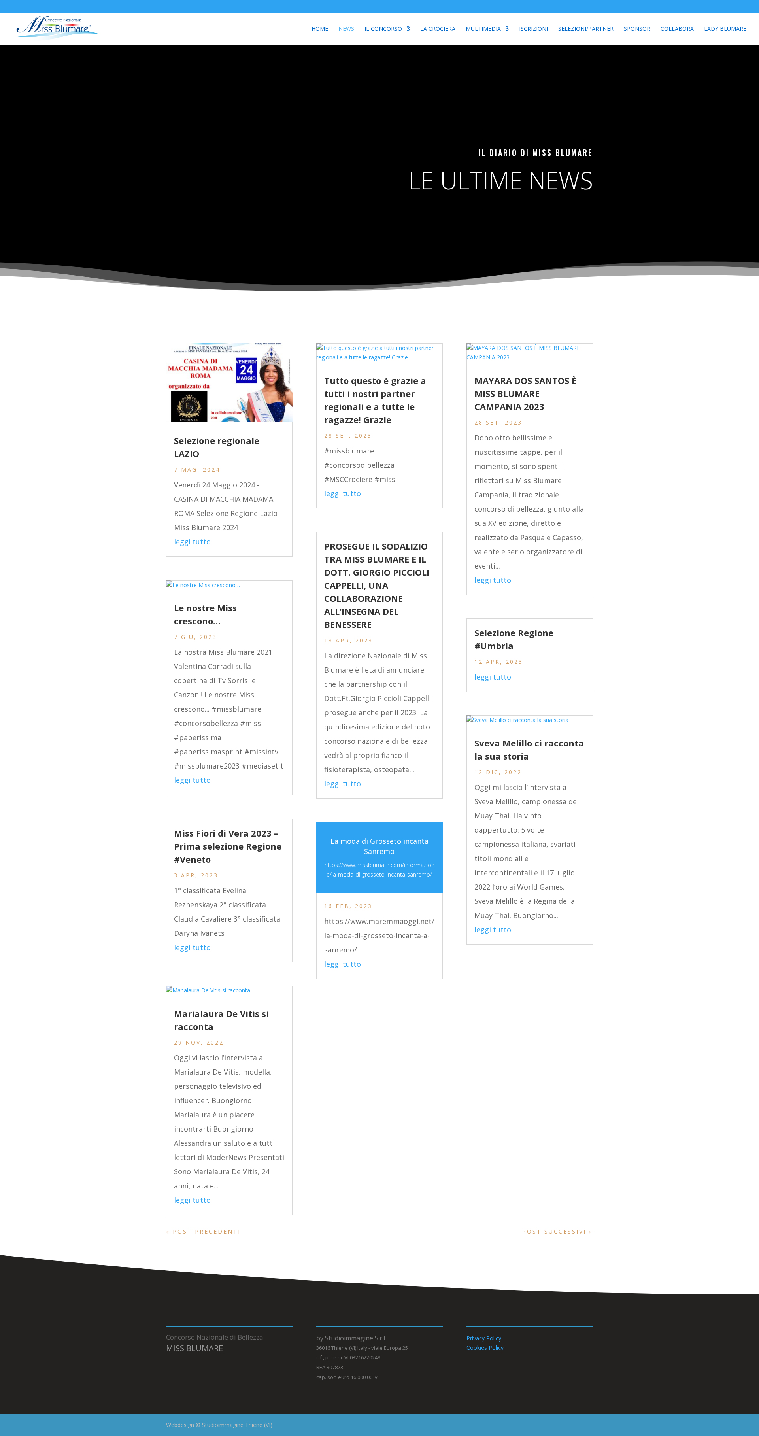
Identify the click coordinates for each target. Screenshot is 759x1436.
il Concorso (383, 29)
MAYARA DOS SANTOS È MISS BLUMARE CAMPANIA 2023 (525, 393)
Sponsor (637, 29)
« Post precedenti (203, 1231)
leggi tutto (192, 541)
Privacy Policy (483, 1338)
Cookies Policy (485, 1347)
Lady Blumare (725, 29)
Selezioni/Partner (586, 29)
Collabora (677, 29)
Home (320, 29)
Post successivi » (557, 1231)
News (346, 29)
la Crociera (437, 29)
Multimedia (483, 29)
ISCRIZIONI (533, 29)
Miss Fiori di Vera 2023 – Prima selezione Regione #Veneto (227, 846)
